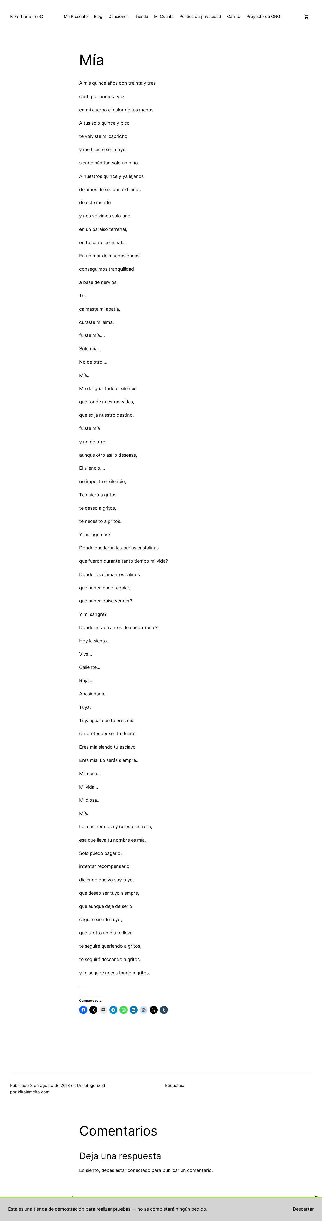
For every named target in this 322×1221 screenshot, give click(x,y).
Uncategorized (91, 1085)
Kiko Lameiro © (26, 16)
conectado (139, 1170)
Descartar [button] (303, 1209)
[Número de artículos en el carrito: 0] (306, 16)
